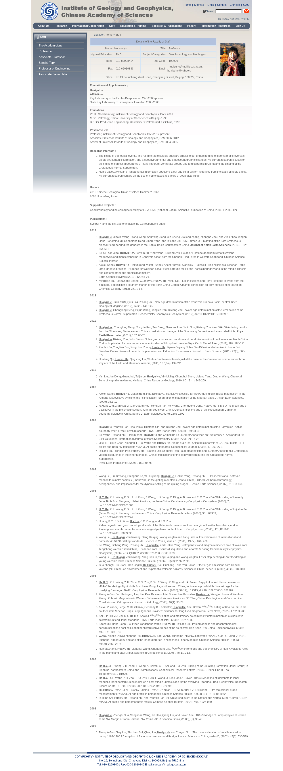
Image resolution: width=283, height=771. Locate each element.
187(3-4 (165, 363)
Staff (43, 37)
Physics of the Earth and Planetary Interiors (124, 363)
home (109, 34)
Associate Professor (52, 57)
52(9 (166, 413)
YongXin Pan (158, 405)
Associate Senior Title (53, 74)
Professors (46, 51)
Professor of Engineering (54, 68)
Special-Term (47, 62)
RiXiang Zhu (106, 405)
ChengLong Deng (191, 405)
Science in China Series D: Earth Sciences (136, 413)
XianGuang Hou (139, 405)
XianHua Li (122, 405)
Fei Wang (173, 405)
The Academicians (50, 45)
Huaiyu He (210, 405)
